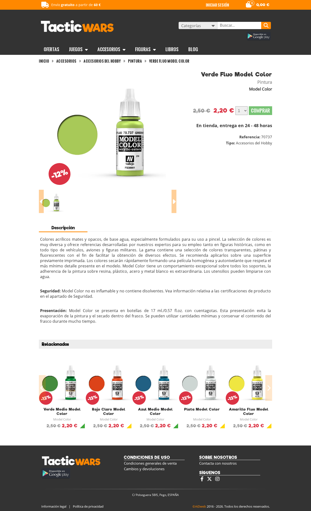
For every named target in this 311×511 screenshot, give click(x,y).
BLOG (193, 49)
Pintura (135, 61)
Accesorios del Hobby (102, 61)
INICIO (44, 61)
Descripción (63, 227)
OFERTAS (51, 49)
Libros (172, 49)
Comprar (260, 110)
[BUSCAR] (266, 25)
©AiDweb (199, 506)
